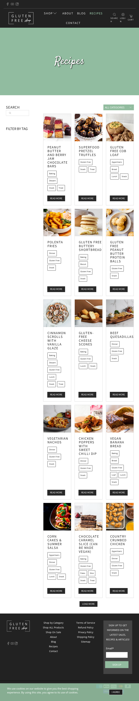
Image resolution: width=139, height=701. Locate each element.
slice (92, 573)
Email (110, 648)
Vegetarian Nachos (57, 440)
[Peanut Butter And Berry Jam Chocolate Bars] (57, 127)
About (67, 13)
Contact (73, 23)
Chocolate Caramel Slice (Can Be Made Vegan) (89, 544)
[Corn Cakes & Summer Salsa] (57, 516)
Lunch (114, 176)
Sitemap (85, 641)
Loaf (114, 475)
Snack (51, 188)
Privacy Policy (85, 632)
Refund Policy (85, 627)
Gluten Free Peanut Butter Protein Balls (117, 251)
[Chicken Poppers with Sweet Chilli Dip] (88, 419)
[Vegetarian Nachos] (57, 419)
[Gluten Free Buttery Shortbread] (88, 222)
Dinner (52, 253)
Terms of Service (85, 622)
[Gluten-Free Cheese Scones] (88, 313)
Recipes (96, 13)
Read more (56, 198)
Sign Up (116, 664)
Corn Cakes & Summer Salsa (54, 542)
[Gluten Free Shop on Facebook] (7, 4)
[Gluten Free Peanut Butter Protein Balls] (120, 222)
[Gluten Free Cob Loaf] (120, 127)
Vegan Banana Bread (117, 442)
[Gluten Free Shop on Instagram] (17, 4)
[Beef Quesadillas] (120, 313)
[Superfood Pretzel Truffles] (88, 127)
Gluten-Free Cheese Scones (86, 339)
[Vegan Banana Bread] (120, 419)
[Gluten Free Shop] (21, 18)
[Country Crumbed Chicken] (120, 516)
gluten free (85, 162)
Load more (88, 603)
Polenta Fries (55, 244)
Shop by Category (53, 622)
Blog (81, 13)
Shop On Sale (53, 632)
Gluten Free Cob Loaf (118, 151)
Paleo (82, 573)
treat (61, 188)
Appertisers (117, 162)
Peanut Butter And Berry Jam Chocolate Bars (57, 156)
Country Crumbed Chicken (118, 540)
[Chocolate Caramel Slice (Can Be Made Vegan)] (88, 516)
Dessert (52, 180)
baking (52, 173)
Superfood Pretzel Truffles (89, 151)
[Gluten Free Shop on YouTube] (12, 4)
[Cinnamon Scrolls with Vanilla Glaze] (57, 313)
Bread (114, 169)
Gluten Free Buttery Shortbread (90, 246)
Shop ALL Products (53, 627)
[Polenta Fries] (57, 222)
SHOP (48, 13)
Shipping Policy (85, 637)
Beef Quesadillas (122, 335)
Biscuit (83, 264)
